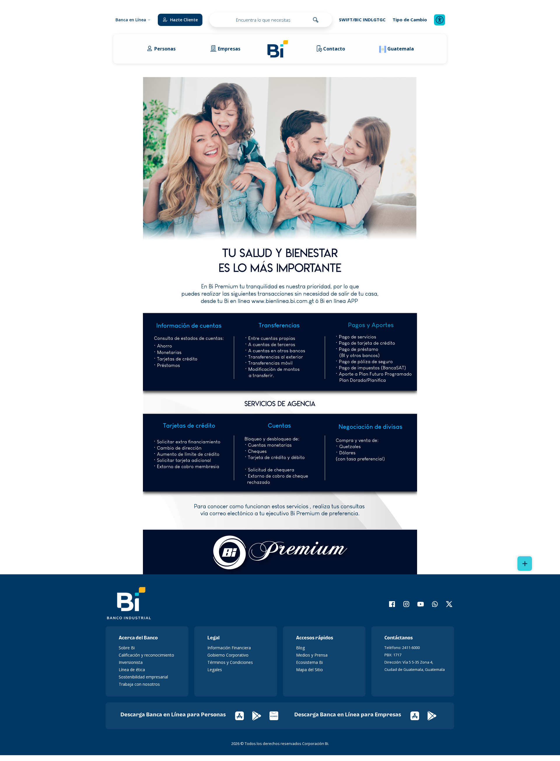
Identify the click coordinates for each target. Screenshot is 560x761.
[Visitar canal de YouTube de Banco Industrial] (417, 604)
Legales (214, 669)
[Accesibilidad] (439, 19)
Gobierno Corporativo (228, 655)
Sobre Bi (127, 647)
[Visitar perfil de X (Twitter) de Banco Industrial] (445, 604)
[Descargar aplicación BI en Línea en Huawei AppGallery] (278, 715)
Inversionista (131, 662)
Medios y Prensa (312, 655)
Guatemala (400, 49)
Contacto (334, 49)
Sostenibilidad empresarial (143, 677)
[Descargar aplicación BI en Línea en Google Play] (261, 715)
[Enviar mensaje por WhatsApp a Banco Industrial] (431, 604)
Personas (165, 49)
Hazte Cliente (184, 19)
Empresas (229, 49)
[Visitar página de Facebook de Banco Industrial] (388, 604)
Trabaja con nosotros (139, 684)
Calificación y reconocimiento (146, 655)
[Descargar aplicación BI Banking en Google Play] (436, 715)
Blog (300, 647)
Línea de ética (132, 669)
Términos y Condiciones (230, 662)
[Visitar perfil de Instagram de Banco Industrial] (403, 604)
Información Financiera (229, 647)
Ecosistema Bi (309, 662)
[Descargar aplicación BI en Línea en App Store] (243, 715)
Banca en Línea (131, 19)
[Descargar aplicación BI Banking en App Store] (419, 715)
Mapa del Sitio (309, 669)
